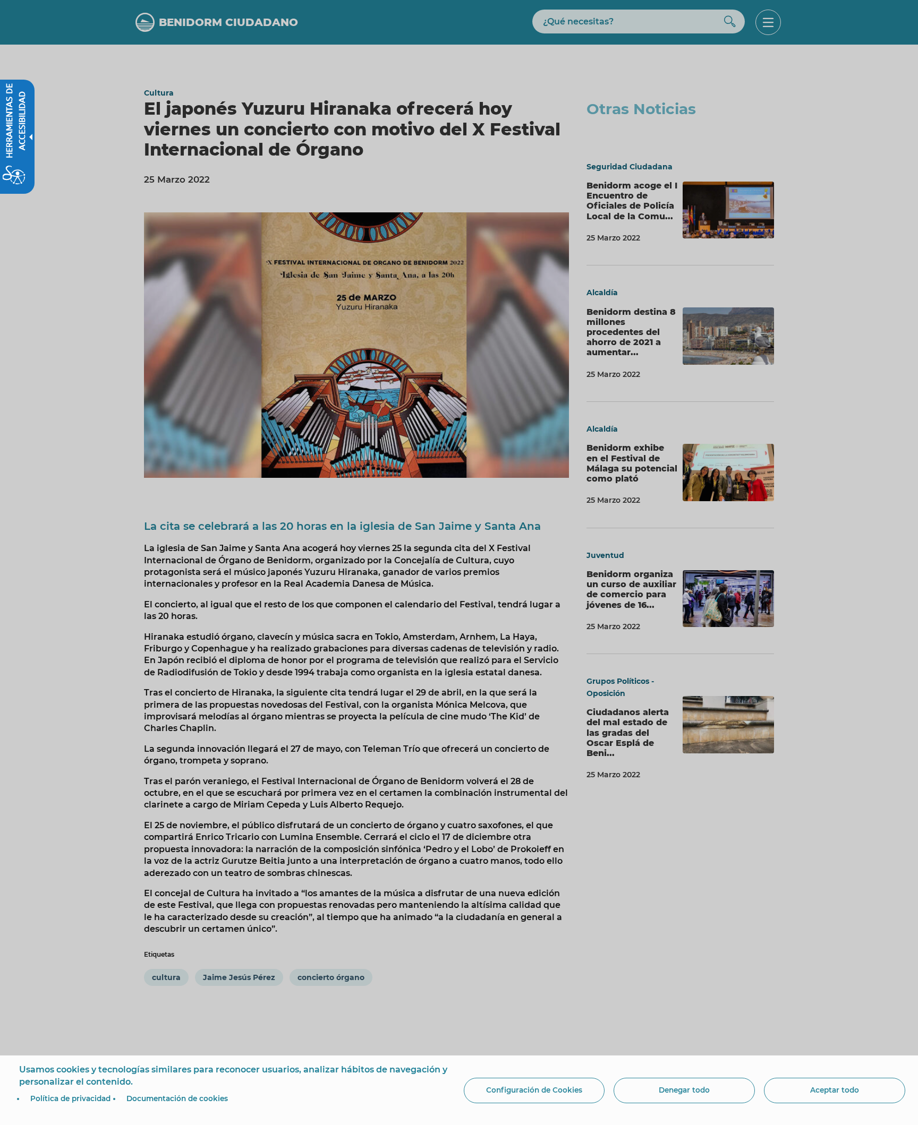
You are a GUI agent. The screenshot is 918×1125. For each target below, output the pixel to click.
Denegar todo (684, 1090)
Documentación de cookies (177, 1098)
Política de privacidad (70, 1098)
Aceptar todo (834, 1090)
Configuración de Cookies (534, 1090)
